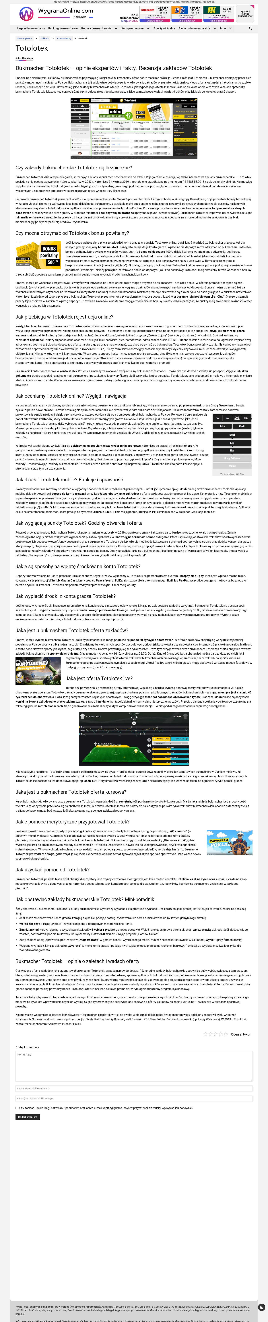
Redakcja (27, 58)
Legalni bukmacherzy (31, 28)
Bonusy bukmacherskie (96, 28)
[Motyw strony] (261, 1307)
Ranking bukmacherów (63, 28)
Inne (223, 28)
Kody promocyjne (132, 28)
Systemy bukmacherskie (194, 28)
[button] (251, 29)
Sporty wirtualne (164, 28)
